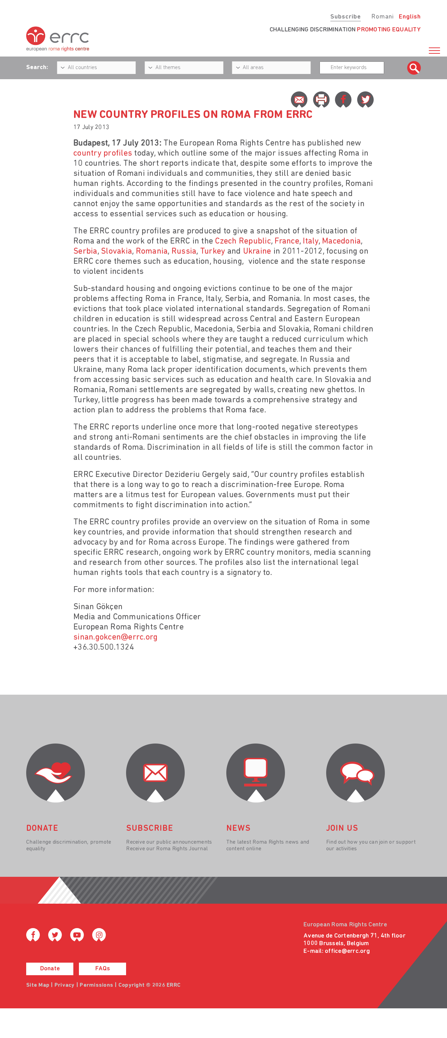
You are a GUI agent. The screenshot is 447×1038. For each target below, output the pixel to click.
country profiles (102, 153)
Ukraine (257, 251)
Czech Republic (243, 241)
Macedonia (341, 241)
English (410, 17)
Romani (382, 17)
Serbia (85, 251)
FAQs (102, 969)
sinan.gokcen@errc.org (115, 637)
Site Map (37, 985)
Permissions (96, 985)
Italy (310, 241)
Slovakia (116, 251)
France (286, 241)
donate (42, 828)
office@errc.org (347, 951)
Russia (184, 251)
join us (342, 828)
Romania (152, 251)
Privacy (64, 985)
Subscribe (345, 17)
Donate (50, 969)
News (238, 828)
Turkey (212, 251)
